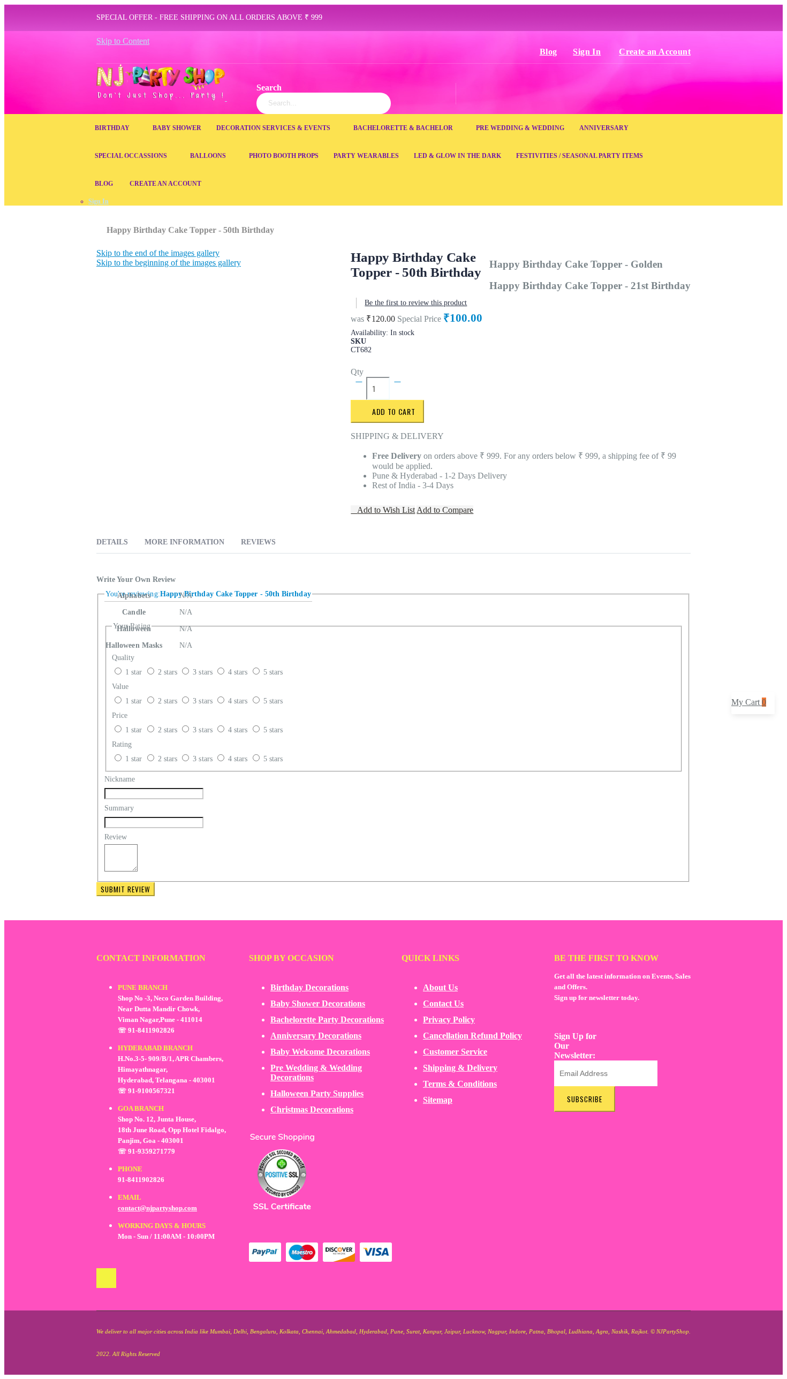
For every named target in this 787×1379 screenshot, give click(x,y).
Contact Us (443, 1003)
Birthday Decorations (309, 987)
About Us (440, 987)
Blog (548, 51)
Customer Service (455, 1051)
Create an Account (655, 51)
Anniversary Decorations (315, 1035)
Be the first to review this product (416, 303)
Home (100, 225)
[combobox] (323, 103)
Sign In (587, 51)
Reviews (258, 542)
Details (112, 542)
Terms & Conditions (460, 1083)
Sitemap (437, 1099)
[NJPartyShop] (106, 1278)
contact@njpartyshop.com (157, 1208)
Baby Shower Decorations (317, 1003)
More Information (184, 542)
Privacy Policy (449, 1019)
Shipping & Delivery (460, 1067)
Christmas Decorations (311, 1109)
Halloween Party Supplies (317, 1093)
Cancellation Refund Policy (472, 1035)
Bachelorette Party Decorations (327, 1019)
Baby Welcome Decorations (320, 1051)
